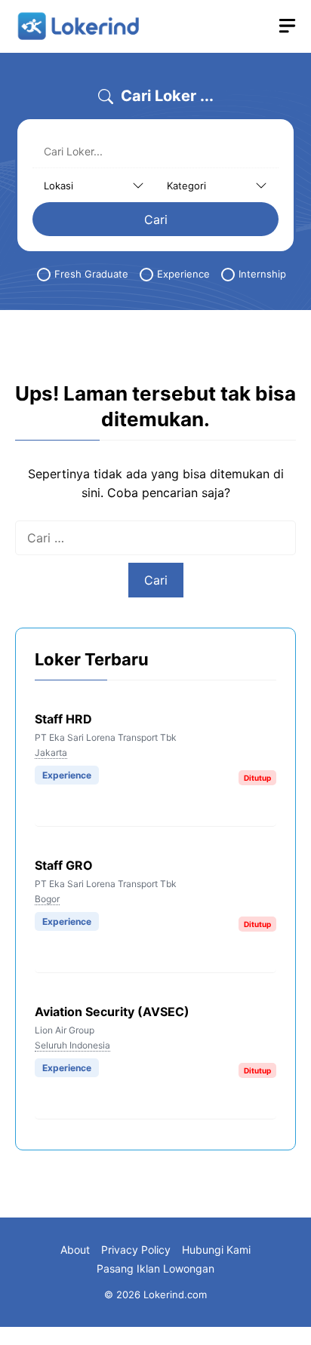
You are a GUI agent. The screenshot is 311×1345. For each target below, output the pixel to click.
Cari (156, 219)
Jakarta (51, 752)
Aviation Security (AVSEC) (112, 1011)
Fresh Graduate (91, 274)
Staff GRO (64, 865)
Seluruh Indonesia (72, 1045)
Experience (183, 274)
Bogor (47, 898)
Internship (262, 274)
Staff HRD (63, 718)
